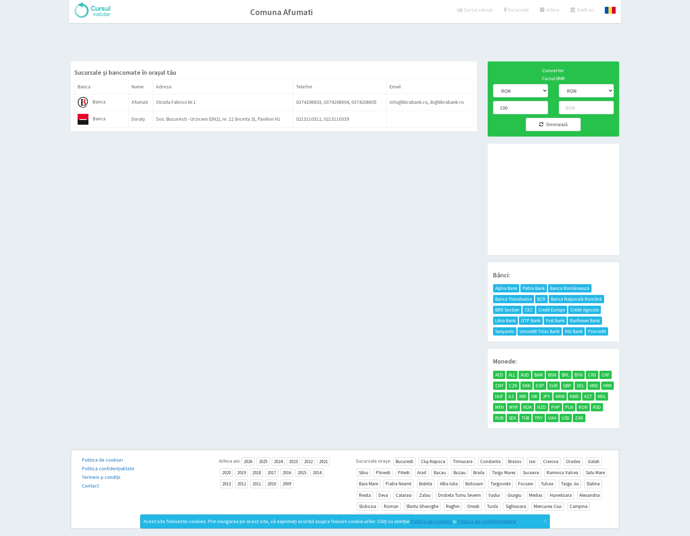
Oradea (573, 461)
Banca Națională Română (576, 299)
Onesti (473, 506)
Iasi (532, 461)
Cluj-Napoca (433, 461)
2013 (226, 484)
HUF (499, 396)
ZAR (579, 418)
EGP (540, 386)
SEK (512, 418)
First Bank (555, 321)
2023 (293, 461)
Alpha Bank (506, 288)
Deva (383, 495)
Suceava (531, 473)
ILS (511, 396)
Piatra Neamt (398, 484)
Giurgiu (514, 495)
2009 (286, 484)
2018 (256, 473)
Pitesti (404, 473)
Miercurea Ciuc (548, 506)
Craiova (550, 461)
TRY (539, 418)
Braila (478, 473)
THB (525, 418)
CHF (606, 375)
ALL (512, 375)
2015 (302, 473)
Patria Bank (534, 288)
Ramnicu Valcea (562, 473)
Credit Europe (551, 310)
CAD (592, 375)
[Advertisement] (345, 43)
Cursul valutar (478, 9)
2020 (226, 473)
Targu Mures (503, 473)
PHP (555, 407)
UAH (552, 418)
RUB (499, 418)
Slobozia (367, 506)
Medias (535, 495)
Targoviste (501, 484)
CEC (529, 310)
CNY (499, 386)
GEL (580, 386)
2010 (271, 484)
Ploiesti (383, 473)
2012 (241, 484)
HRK (607, 386)
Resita (365, 495)
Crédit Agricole (584, 310)
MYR (513, 407)
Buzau (460, 473)
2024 (278, 461)
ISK (534, 396)
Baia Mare (368, 484)
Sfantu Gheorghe (422, 506)
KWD (574, 396)
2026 (248, 461)
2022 (308, 461)
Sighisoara (516, 506)
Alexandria (589, 495)
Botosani (474, 484)
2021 (323, 461)
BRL (565, 375)
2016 (286, 473)
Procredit (597, 331)
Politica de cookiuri (102, 460)
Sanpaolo (504, 331)
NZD (541, 407)
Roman (391, 506)
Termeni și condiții (101, 477)
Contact (90, 485)
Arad (421, 473)
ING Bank (574, 331)
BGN (552, 375)
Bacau (440, 473)
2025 (263, 461)
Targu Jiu (570, 484)
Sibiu (363, 473)
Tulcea (547, 484)
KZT (588, 396)
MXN (499, 407)
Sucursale (518, 9)
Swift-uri (585, 9)
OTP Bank (530, 321)
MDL (602, 396)
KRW (560, 396)
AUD (525, 375)
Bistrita (425, 484)
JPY (546, 396)
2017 (271, 473)
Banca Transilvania (513, 299)
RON (583, 407)
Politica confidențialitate (108, 468)
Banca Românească (569, 288)
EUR (553, 386)
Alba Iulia (449, 484)
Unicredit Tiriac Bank (540, 331)
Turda (492, 506)
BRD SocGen (507, 310)
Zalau (425, 495)
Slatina (593, 484)
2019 (241, 473)
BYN (579, 375)
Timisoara (463, 461)
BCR (541, 299)
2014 (317, 473)
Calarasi (403, 495)
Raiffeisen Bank (585, 321)
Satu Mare (595, 473)
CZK (513, 386)
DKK (526, 386)
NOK (527, 407)
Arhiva (552, 9)
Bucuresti (404, 461)
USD (566, 418)
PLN (569, 407)
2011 (256, 484)
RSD (597, 407)
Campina (579, 506)
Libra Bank (505, 321)
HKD (594, 386)
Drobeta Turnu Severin (459, 495)
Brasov (514, 461)
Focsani (525, 484)
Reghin (453, 506)
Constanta (490, 461)
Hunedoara (561, 495)
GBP (567, 386)
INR (522, 396)
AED (499, 375)
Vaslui (494, 495)
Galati (593, 461)
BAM (538, 375)
